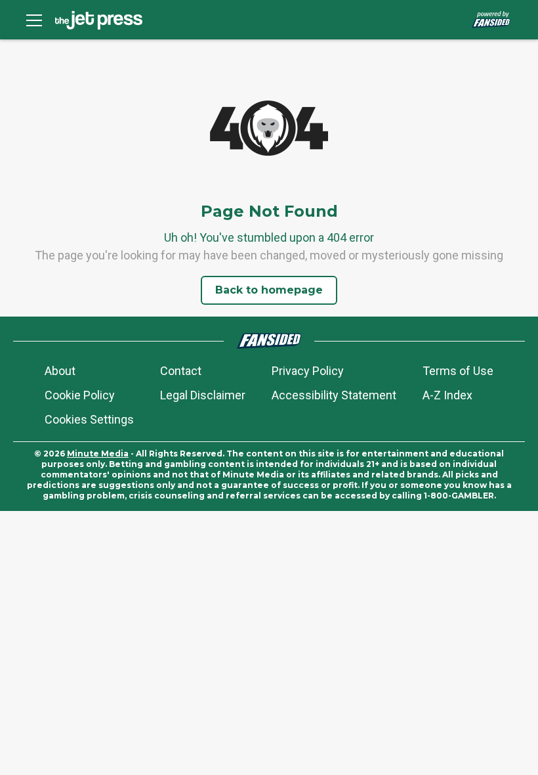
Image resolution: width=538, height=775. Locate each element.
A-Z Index (447, 395)
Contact (180, 371)
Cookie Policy (80, 395)
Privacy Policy (308, 371)
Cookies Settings (89, 419)
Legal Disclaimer (202, 395)
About (60, 371)
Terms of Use (458, 371)
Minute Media (98, 453)
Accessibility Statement (334, 395)
